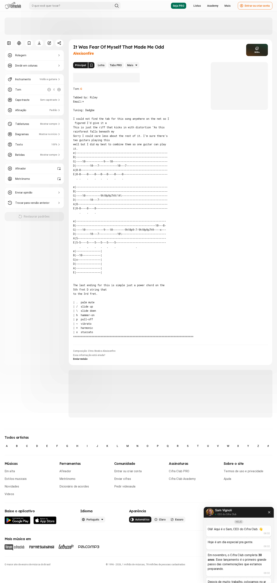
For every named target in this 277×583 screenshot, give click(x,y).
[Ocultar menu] (9, 43)
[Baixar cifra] (39, 43)
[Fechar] (269, 512)
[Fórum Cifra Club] (14, 547)
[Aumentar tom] (59, 90)
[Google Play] (17, 520)
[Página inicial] (13, 5)
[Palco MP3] (88, 546)
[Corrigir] (49, 43)
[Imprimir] (19, 43)
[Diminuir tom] (49, 90)
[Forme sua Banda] (41, 547)
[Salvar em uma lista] (29, 43)
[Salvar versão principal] (91, 65)
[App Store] (45, 520)
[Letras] (66, 546)
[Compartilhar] (59, 43)
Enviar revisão (80, 359)
